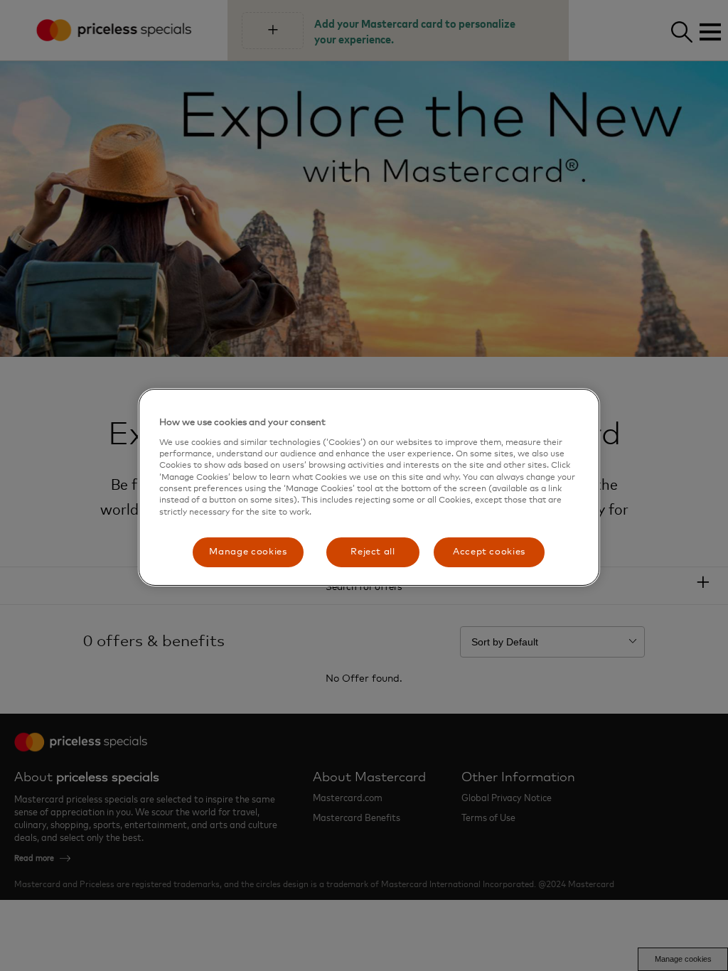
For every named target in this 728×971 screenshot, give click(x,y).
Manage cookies (248, 552)
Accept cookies (489, 552)
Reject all (372, 552)
